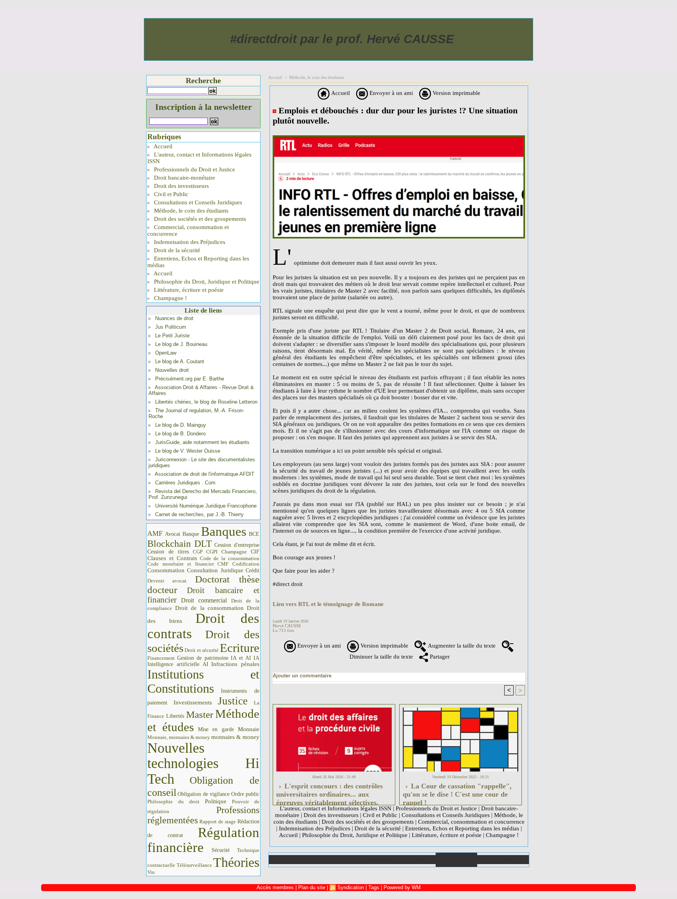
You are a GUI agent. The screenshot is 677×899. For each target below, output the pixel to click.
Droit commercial (204, 600)
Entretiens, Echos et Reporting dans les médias (198, 261)
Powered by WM (402, 887)
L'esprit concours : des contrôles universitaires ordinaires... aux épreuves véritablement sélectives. (329, 792)
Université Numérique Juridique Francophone (206, 506)
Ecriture (239, 648)
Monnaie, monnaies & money (178, 737)
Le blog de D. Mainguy (180, 425)
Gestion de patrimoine (202, 658)
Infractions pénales (235, 664)
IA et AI (241, 658)
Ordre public (245, 794)
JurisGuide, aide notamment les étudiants (202, 442)
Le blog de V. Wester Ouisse (187, 451)
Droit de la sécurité (176, 250)
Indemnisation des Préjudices (188, 242)
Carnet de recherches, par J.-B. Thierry (199, 514)
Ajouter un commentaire (302, 676)
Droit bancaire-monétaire (183, 178)
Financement (161, 658)
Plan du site (503, 860)
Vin (151, 872)
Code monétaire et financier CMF (187, 564)
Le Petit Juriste (172, 335)
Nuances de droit (174, 318)
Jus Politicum (170, 327)
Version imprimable (455, 93)
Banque (191, 534)
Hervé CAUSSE (287, 625)
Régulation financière (203, 840)
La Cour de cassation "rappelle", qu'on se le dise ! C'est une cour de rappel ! (457, 792)
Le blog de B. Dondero (180, 434)
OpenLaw (165, 353)
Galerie (331, 860)
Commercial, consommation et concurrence (188, 230)
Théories (236, 862)
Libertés (175, 716)
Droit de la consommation (209, 608)
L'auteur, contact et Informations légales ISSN (199, 157)
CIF (255, 552)
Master (199, 714)
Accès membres (275, 887)
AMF (155, 533)
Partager (439, 656)
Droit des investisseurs (180, 186)
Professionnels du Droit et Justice (193, 169)
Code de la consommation (230, 558)
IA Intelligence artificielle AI (203, 661)
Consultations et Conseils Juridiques (197, 202)
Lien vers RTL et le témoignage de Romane (328, 604)
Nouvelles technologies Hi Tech (203, 763)
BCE (254, 534)
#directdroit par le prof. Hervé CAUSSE (342, 39)
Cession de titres (168, 551)
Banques (223, 531)
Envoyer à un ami (390, 93)
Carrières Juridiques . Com (185, 483)
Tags (373, 887)
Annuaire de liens (456, 859)
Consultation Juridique (215, 570)
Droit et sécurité (202, 650)
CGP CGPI (205, 552)
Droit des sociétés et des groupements (199, 219)
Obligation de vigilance (203, 794)
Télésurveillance (194, 865)
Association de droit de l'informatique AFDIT (204, 474)
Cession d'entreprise (236, 545)
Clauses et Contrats (172, 558)
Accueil (162, 146)
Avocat (172, 534)
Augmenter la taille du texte (461, 645)
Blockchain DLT (179, 544)
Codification (245, 564)
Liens (415, 860)
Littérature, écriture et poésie (188, 290)
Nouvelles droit (172, 370)
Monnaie (248, 729)
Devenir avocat (166, 581)
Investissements (193, 702)
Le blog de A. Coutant (179, 361)
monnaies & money (235, 737)
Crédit (252, 570)
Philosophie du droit (173, 801)
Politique (215, 801)
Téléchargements (373, 860)
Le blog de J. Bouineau (181, 344)
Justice (233, 701)
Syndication (350, 887)
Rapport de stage (217, 821)
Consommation (166, 570)
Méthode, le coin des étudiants (190, 210)
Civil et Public (170, 194)
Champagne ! (169, 298)
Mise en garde (216, 729)
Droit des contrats (203, 626)
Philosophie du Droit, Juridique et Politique (205, 281)
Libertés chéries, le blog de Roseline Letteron (206, 402)
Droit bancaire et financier (203, 595)
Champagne (234, 552)
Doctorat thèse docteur (203, 584)
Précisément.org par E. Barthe (189, 379)
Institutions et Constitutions (203, 681)
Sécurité (221, 850)
